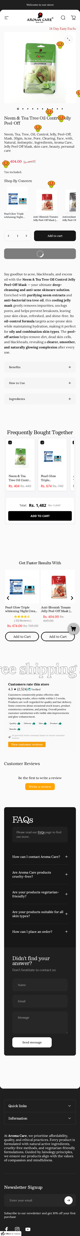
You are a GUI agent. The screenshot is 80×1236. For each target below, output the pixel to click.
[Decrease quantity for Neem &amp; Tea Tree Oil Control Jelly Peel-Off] (8, 236)
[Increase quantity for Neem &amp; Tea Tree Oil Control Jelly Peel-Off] (26, 236)
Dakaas (17, 1234)
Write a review (40, 787)
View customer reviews (27, 744)
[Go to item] (17, 108)
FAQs (41, 832)
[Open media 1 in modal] (68, 39)
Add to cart (40, 516)
